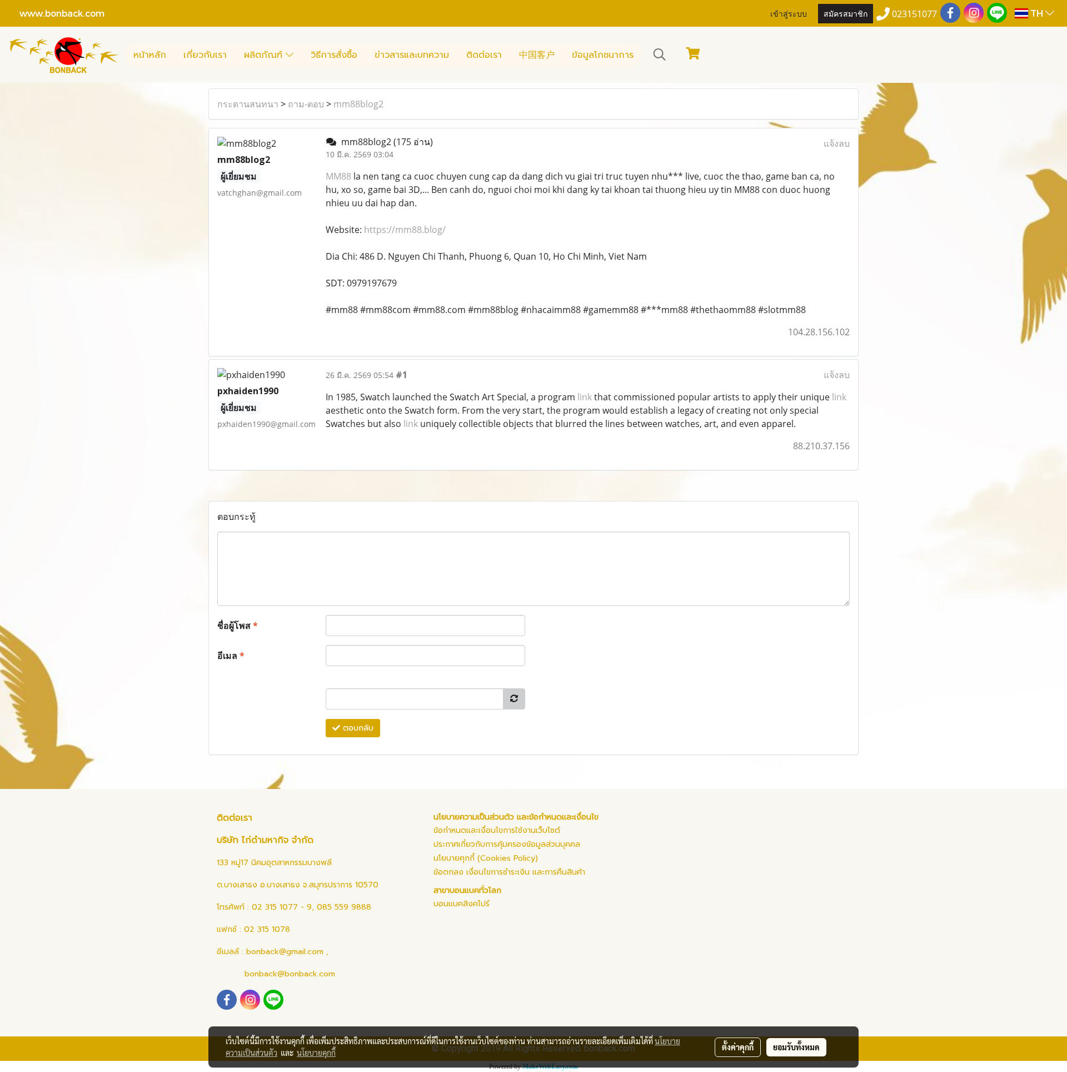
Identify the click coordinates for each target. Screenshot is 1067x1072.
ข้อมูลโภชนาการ (603, 55)
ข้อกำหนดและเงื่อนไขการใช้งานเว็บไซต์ (496, 830)
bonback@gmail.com (284, 951)
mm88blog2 (358, 104)
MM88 (338, 176)
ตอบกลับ (356, 728)
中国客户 (537, 55)
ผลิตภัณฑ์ (265, 55)
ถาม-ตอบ (306, 104)
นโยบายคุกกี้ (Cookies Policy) (485, 858)
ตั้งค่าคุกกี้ (738, 1047)
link (584, 397)
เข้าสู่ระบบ (788, 13)
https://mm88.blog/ (405, 230)
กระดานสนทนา (247, 104)
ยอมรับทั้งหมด (796, 1047)
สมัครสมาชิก (845, 13)
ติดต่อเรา (484, 55)
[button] (659, 54)
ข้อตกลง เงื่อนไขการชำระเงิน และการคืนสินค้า (509, 872)
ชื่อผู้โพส (237, 625)
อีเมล (231, 655)
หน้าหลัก (149, 55)
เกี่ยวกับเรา (205, 55)
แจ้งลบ (837, 143)
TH (1036, 13)
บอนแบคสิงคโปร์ (461, 904)
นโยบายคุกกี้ (316, 1053)
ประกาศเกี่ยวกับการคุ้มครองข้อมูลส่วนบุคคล (506, 844)
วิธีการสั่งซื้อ (334, 55)
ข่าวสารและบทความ (412, 55)
